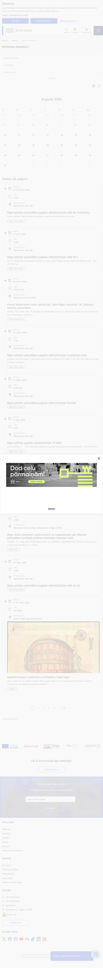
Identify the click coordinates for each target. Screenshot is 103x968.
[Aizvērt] (99, 458)
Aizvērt (51, 508)
